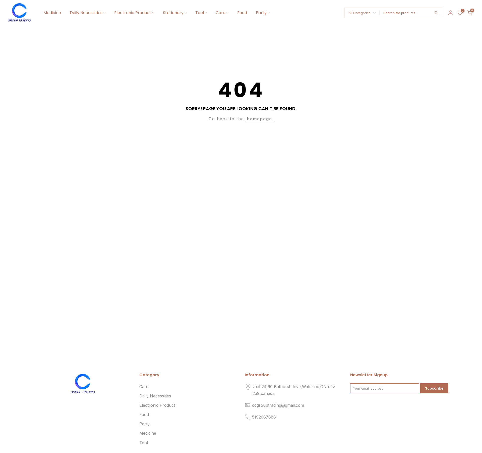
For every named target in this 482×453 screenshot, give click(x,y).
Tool (199, 13)
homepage (259, 118)
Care (220, 13)
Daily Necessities (86, 13)
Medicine (52, 13)
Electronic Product (132, 13)
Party (261, 13)
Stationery (173, 13)
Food (242, 13)
